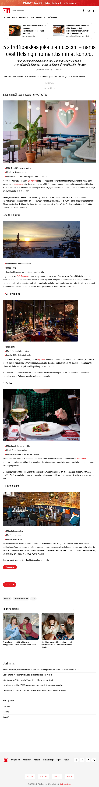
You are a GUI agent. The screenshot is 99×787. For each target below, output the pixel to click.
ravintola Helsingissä (21, 598)
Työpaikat (37, 760)
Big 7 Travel (32, 181)
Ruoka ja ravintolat (26, 18)
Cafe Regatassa (23, 276)
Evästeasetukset (65, 784)
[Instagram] (88, 10)
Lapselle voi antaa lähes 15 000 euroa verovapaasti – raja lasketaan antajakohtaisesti (33, 685)
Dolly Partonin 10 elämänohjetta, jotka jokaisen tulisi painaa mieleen (27, 675)
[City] (5, 760)
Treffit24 (69, 776)
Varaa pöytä (10, 567)
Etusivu (7, 18)
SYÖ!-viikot (52, 18)
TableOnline (7, 712)
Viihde (14, 18)
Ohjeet (59, 760)
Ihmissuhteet (41, 18)
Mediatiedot (27, 760)
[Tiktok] (94, 10)
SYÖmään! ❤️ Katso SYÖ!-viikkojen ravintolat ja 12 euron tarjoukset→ (49, 3)
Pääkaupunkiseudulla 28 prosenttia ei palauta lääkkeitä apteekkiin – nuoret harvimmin (34, 690)
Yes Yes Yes (18, 184)
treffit (33, 598)
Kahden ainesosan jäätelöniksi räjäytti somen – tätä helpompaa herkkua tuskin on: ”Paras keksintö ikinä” (41, 670)
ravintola (7, 598)
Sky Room (41, 360)
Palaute (66, 760)
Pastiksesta (81, 459)
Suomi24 (6, 717)
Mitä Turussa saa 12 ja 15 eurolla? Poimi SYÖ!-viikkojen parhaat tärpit (28, 680)
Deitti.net (6, 707)
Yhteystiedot (15, 760)
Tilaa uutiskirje (48, 760)
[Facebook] (83, 10)
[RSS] (93, 760)
